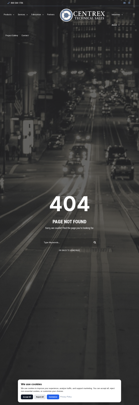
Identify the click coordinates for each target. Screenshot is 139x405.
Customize (53, 397)
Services (21, 14)
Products (8, 14)
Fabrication (36, 14)
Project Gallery (12, 35)
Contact (25, 35)
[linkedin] (129, 3)
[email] (124, 3)
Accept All (27, 397)
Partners (50, 14)
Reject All (40, 397)
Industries (116, 14)
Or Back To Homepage (69, 250)
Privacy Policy (66, 397)
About (114, 25)
